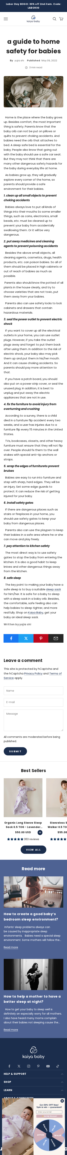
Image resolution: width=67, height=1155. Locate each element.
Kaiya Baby (35, 612)
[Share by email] (56, 638)
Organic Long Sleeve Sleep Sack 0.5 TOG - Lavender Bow (23, 825)
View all (33, 850)
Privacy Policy (33, 673)
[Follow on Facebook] (9, 1066)
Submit (15, 751)
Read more (11, 947)
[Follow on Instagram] (29, 1066)
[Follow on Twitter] (19, 1066)
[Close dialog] (62, 1101)
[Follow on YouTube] (48, 1066)
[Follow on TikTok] (58, 1066)
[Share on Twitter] (26, 638)
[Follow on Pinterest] (38, 1066)
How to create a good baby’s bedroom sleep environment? (31, 916)
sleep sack (53, 589)
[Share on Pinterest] (41, 638)
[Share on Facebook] (11, 638)
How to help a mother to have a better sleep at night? (32, 999)
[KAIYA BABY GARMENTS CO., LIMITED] (33, 1053)
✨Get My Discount (49, 1116)
